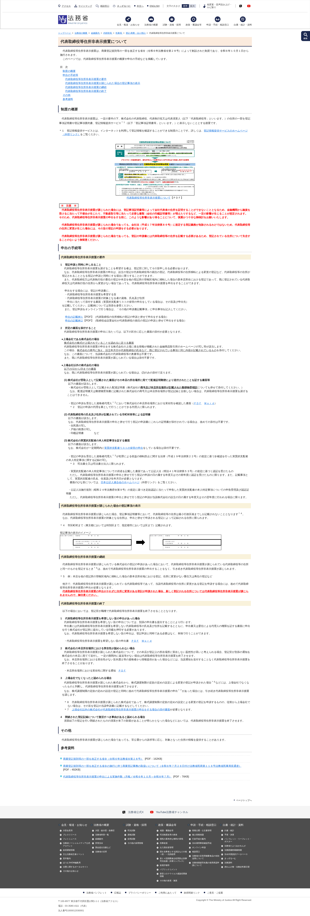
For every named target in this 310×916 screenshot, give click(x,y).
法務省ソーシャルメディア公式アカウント (76, 844)
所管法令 (99, 843)
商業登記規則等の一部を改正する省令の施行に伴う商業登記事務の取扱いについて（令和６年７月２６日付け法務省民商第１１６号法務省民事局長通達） (152, 766)
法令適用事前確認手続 (202, 843)
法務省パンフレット (96, 892)
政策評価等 (165, 865)
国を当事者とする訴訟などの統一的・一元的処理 (173, 853)
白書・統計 (229, 830)
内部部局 (107, 33)
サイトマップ (85, 6)
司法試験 (131, 830)
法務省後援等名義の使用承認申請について (205, 864)
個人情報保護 (198, 835)
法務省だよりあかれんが (235, 846)
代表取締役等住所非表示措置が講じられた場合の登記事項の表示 (102, 83)
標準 (185, 6)
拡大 (192, 6)
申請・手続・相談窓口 (217, 24)
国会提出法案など (103, 847)
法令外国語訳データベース (236, 854)
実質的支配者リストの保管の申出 (123, 448)
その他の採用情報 (135, 843)
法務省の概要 (151, 24)
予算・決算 (229, 835)
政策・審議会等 (194, 24)
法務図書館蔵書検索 (233, 850)
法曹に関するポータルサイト (75, 867)
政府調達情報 (69, 850)
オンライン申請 (199, 847)
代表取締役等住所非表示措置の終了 (86, 91)
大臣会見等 (68, 830)
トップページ (64, 33)
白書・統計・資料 (243, 24)
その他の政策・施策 (168, 881)
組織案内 (95, 33)
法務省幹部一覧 (102, 835)
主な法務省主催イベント (73, 854)
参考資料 (68, 99)
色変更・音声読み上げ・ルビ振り (219, 6)
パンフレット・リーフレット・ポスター (238, 840)
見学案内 (67, 858)
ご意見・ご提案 (215, 892)
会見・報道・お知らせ (128, 24)
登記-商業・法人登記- (136, 33)
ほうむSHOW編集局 (72, 863)
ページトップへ (244, 800)
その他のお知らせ (70, 871)
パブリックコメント (168, 869)
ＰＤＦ (198, 403)
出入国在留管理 (166, 847)
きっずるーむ (124, 6)
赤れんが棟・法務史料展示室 (237, 867)
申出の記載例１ (74, 316)
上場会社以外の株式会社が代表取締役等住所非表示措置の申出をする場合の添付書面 (121, 709)
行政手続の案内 (199, 839)
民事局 (119, 33)
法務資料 (228, 863)
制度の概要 (69, 71)
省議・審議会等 (166, 830)
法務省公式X (136, 812)
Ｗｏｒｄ (209, 403)
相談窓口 (104, 6)
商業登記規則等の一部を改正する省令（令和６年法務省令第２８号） (103, 758)
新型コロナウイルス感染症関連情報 (173, 875)
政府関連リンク (192, 892)
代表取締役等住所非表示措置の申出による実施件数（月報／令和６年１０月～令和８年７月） (117, 776)
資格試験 (131, 835)
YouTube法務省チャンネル (172, 812)
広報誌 (117, 892)
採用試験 (131, 839)
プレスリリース (70, 835)
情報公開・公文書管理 (202, 830)
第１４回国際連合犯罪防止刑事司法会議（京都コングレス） (173, 859)
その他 (66, 95)
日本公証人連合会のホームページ (120, 482)
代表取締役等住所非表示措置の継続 (86, 87)
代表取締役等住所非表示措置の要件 (86, 79)
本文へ (140, 6)
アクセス (66, 6)
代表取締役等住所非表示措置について (148, 197)
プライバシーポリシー (139, 892)
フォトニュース (70, 839)
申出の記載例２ (74, 320)
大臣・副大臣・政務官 (105, 830)
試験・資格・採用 (172, 24)
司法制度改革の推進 (168, 835)
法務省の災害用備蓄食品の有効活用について (205, 857)
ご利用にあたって (167, 892)
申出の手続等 (70, 75)
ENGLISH (155, 6)
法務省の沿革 (101, 852)
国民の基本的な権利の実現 (171, 839)
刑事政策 (164, 843)
